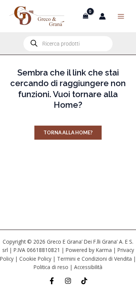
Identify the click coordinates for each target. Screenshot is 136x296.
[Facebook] (51, 280)
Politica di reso (51, 267)
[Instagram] (68, 280)
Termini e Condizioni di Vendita (94, 258)
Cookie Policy (35, 258)
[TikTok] (84, 280)
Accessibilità (88, 267)
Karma (104, 249)
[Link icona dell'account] (102, 16)
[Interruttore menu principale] (120, 16)
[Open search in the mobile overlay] (68, 44)
